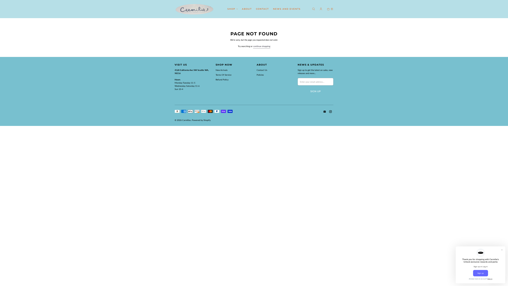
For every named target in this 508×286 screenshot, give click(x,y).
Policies (260, 74)
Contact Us (262, 70)
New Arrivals (222, 70)
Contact (262, 9)
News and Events (287, 9)
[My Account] (321, 9)
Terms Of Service (223, 74)
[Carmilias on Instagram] (330, 111)
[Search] (313, 9)
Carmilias (186, 120)
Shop (231, 9)
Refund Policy (222, 79)
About (247, 9)
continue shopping (261, 46)
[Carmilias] (194, 9)
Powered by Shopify (201, 120)
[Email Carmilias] (325, 111)
